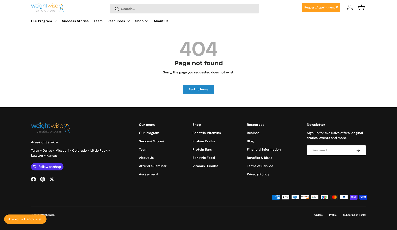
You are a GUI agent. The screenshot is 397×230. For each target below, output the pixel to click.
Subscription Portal (354, 215)
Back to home (198, 89)
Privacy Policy (258, 174)
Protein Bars (202, 149)
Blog (250, 141)
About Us (161, 21)
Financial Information (264, 149)
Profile (333, 215)
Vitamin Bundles (205, 166)
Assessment (148, 174)
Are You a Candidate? (25, 219)
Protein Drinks (204, 141)
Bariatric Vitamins (207, 133)
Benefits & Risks (259, 158)
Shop (139, 21)
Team (98, 21)
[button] (361, 7)
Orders (318, 215)
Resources (116, 21)
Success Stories (75, 21)
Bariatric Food (204, 158)
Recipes (253, 133)
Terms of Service (260, 166)
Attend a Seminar (152, 166)
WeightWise (47, 215)
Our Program (41, 21)
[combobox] (184, 8)
